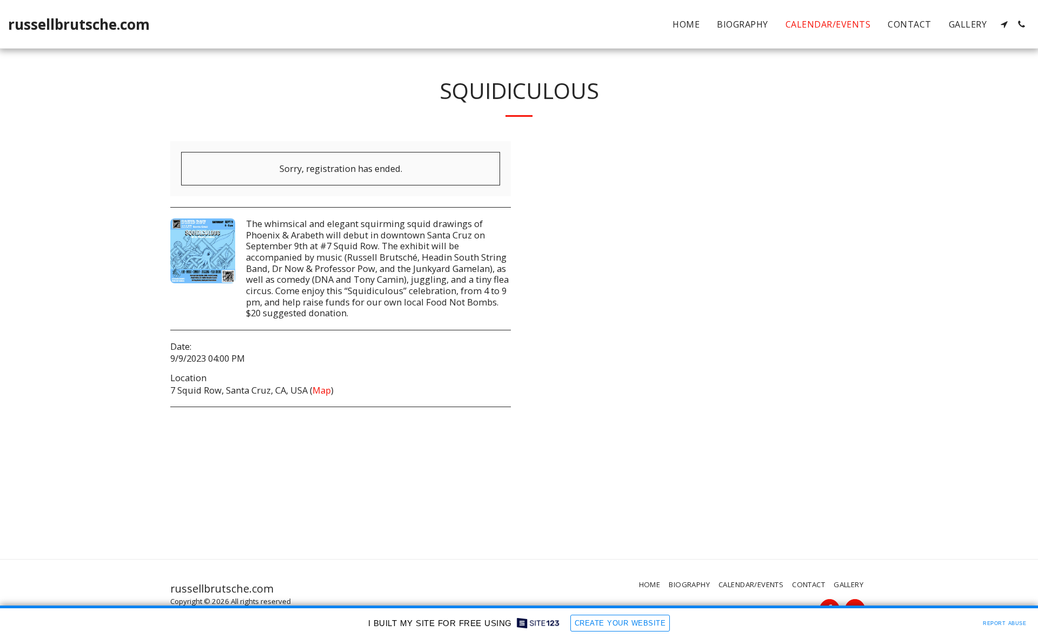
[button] (1004, 24)
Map (321, 390)
